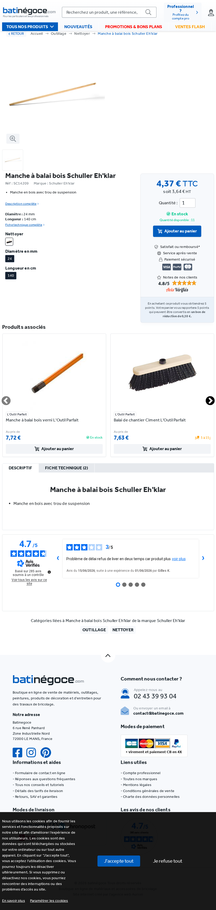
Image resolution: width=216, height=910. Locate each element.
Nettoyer (82, 33)
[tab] (20, 468)
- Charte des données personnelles (150, 796)
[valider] (148, 12)
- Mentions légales (136, 785)
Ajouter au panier (180, 230)
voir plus (179, 559)
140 (11, 275)
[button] (49, 900)
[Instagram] (33, 752)
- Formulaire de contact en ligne (39, 773)
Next (207, 398)
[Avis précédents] (58, 558)
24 (10, 258)
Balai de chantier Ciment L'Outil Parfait (150, 419)
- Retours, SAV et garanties (35, 796)
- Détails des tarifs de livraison (38, 791)
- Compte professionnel (141, 773)
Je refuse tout (167, 861)
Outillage (58, 33)
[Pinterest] (48, 752)
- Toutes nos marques (139, 779)
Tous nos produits (27, 26)
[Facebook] (19, 752)
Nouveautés (78, 26)
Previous (3, 398)
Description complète (20, 204)
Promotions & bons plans (133, 26)
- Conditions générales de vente (147, 791)
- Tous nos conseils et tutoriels (38, 785)
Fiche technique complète (23, 225)
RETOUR (17, 34)
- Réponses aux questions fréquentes (44, 779)
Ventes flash (190, 26)
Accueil (37, 33)
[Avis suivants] (203, 558)
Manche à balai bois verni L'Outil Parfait (42, 419)
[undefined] (49, 572)
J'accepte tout (119, 861)
